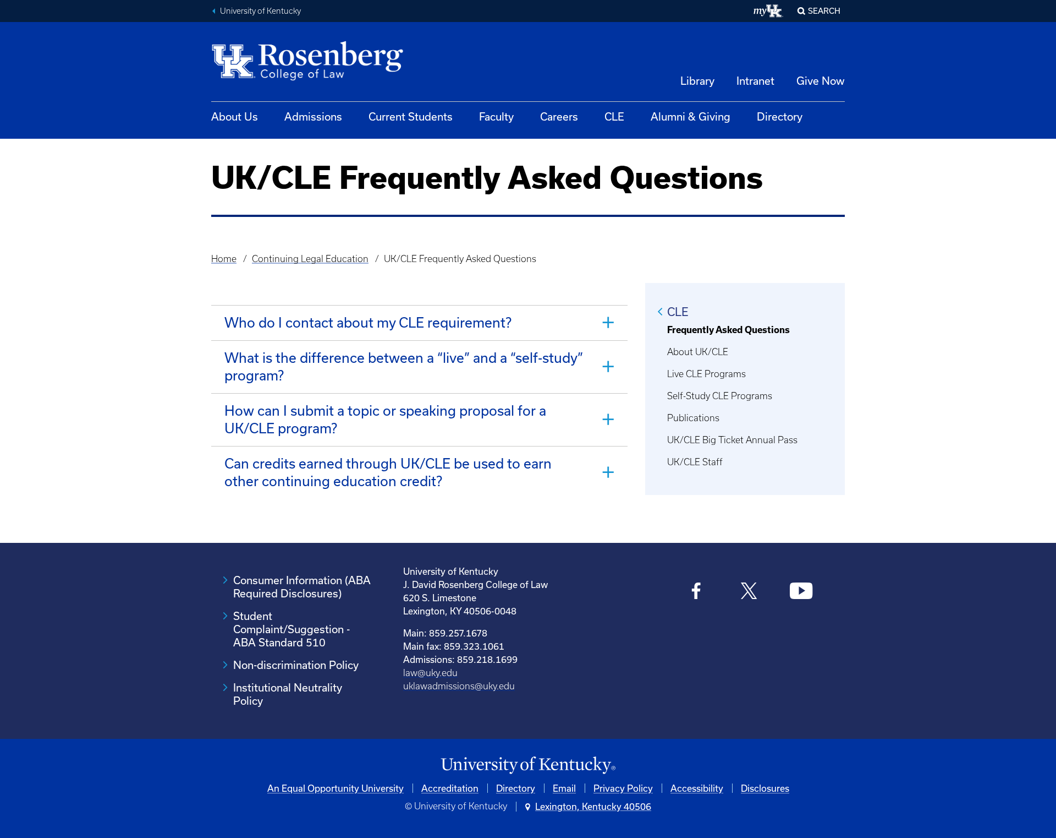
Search (824, 10)
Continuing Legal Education (310, 259)
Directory (779, 116)
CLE (614, 116)
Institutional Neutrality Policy (287, 694)
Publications (693, 418)
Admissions (313, 116)
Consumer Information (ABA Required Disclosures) (302, 587)
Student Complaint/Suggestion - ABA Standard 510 (291, 629)
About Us (234, 116)
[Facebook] (696, 592)
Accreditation (450, 788)
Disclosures (765, 788)
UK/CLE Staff (695, 462)
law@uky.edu (430, 673)
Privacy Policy (623, 788)
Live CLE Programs (706, 374)
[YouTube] (801, 592)
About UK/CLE (697, 352)
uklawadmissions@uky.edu (459, 686)
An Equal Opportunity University (335, 788)
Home (224, 259)
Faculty (496, 116)
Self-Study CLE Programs (719, 396)
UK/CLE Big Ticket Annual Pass (732, 440)
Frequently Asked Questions (728, 330)
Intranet (755, 80)
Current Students (411, 116)
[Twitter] (748, 592)
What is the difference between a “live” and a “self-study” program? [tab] (403, 366)
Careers (559, 116)
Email (564, 788)
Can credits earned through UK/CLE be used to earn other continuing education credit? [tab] (388, 472)
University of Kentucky (260, 11)
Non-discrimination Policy (296, 665)
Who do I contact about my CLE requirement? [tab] (368, 322)
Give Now (820, 80)
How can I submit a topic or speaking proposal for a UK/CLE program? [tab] (385, 419)
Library (697, 80)
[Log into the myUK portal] (769, 11)
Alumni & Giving (690, 116)
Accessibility (696, 788)
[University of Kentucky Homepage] (528, 766)
